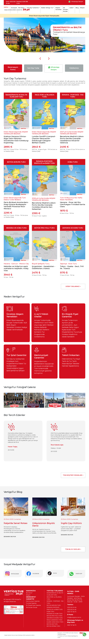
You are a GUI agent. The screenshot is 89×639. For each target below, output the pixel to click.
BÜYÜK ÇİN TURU (52, 624)
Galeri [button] (71, 8)
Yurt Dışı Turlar (33, 68)
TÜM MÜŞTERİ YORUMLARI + (73, 475)
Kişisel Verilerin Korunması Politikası (13, 635)
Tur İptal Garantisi (31, 603)
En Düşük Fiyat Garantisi (33, 605)
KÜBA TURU (50, 611)
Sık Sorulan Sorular (65, 9)
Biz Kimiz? (29, 593)
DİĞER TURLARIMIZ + (73, 286)
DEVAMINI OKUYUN (10, 537)
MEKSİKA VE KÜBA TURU (54, 613)
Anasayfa (14, 8)
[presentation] (40, 58)
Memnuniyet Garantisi (32, 601)
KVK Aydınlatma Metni (29, 635)
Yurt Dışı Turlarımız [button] (33, 8)
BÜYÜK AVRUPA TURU (54, 605)
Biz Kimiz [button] (21, 8)
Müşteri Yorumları (58, 8)
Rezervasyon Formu (13, 68)
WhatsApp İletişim (77, 1)
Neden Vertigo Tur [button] (47, 8)
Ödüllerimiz (74, 68)
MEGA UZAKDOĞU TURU (54, 620)
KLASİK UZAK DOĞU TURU (55, 622)
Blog (77, 8)
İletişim (82, 8)
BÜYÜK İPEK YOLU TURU (54, 616)
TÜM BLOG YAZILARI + (73, 549)
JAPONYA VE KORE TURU (55, 618)
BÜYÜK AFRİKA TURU (53, 626)
